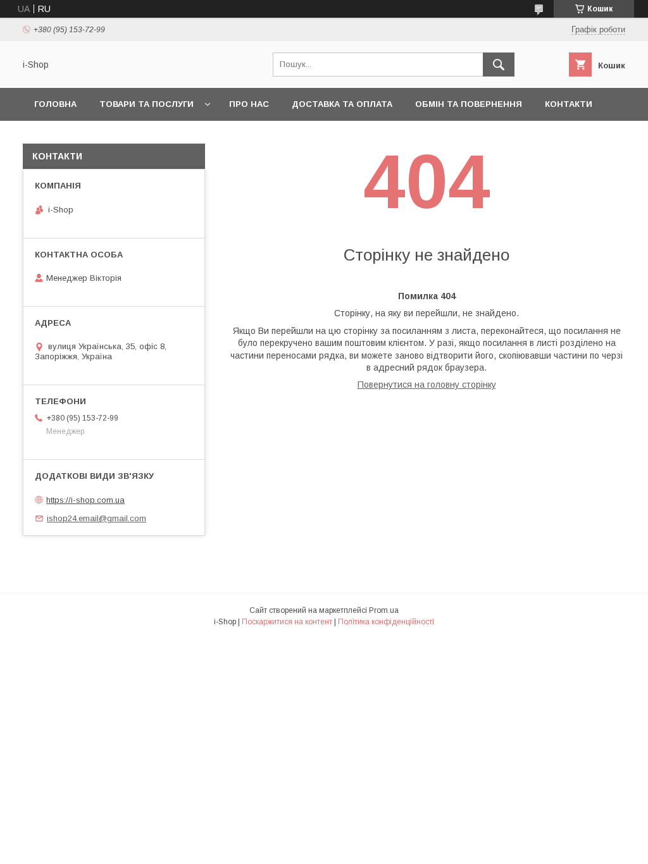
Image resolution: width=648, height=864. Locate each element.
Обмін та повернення (468, 104)
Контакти (568, 104)
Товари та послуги (146, 104)
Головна (55, 104)
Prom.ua (384, 610)
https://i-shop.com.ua (85, 500)
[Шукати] (498, 64)
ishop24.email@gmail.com (96, 518)
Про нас (249, 104)
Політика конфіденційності (386, 621)
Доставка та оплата (342, 104)
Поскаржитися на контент (287, 621)
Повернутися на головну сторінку (427, 385)
